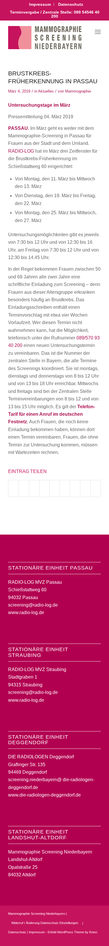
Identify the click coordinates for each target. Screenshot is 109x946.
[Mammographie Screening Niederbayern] (45, 37)
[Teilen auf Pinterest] (44, 488)
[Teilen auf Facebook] (13, 488)
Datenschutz (70, 4)
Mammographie (78, 91)
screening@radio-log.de (33, 605)
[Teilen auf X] (24, 488)
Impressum (40, 4)
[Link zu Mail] (96, 938)
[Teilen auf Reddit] (85, 488)
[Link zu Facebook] (79, 938)
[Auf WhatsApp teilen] (34, 488)
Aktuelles (46, 91)
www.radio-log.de (26, 612)
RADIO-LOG (21, 151)
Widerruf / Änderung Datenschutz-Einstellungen (44, 923)
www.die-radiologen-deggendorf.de (44, 794)
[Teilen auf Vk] (75, 488)
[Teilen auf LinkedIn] (55, 488)
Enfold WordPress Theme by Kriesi (72, 932)
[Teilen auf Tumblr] (65, 488)
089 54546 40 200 (75, 14)
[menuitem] (40, 4)
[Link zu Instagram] (87, 938)
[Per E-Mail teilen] (96, 488)
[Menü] (98, 32)
